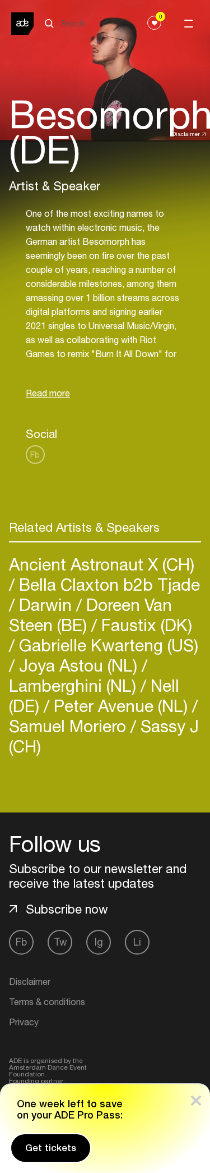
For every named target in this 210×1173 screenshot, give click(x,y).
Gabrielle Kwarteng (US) (106, 645)
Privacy (24, 1021)
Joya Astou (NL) (78, 665)
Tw (60, 942)
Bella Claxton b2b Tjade (107, 584)
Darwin (45, 604)
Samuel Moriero (69, 726)
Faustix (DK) (144, 625)
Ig (99, 942)
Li (137, 942)
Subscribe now (67, 909)
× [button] (196, 1098)
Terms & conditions (47, 1001)
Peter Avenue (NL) (120, 705)
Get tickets (50, 1147)
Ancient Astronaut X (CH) (101, 564)
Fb (35, 454)
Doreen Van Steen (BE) (90, 615)
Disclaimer (186, 133)
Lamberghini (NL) (75, 685)
